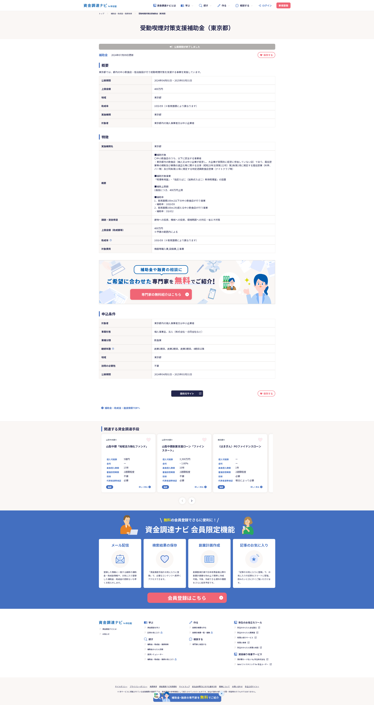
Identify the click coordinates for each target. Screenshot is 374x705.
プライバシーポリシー (138, 686)
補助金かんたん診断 (155, 649)
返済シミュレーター (155, 654)
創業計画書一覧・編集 (201, 632)
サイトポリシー (121, 686)
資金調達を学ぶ (153, 627)
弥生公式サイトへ (252, 686)
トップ (101, 13)
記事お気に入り (153, 632)
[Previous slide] (182, 500)
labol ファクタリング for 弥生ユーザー (252, 664)
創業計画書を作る (199, 627)
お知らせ (105, 634)
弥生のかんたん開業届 (246, 632)
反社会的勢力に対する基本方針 (204, 686)
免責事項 (153, 686)
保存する (268, 55)
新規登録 (283, 5)
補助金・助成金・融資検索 (121, 13)
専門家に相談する (199, 644)
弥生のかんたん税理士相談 (247, 647)
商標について (224, 686)
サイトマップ (184, 686)
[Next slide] (191, 500)
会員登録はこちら (187, 597)
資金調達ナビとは (166, 5)
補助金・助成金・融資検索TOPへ (122, 408)
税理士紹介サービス (245, 637)
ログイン (267, 5)
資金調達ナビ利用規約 (168, 686)
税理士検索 (241, 642)
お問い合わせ (237, 686)
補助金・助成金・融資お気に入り (160, 659)
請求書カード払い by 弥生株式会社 (251, 659)
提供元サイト (187, 393)
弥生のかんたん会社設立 (247, 627)
